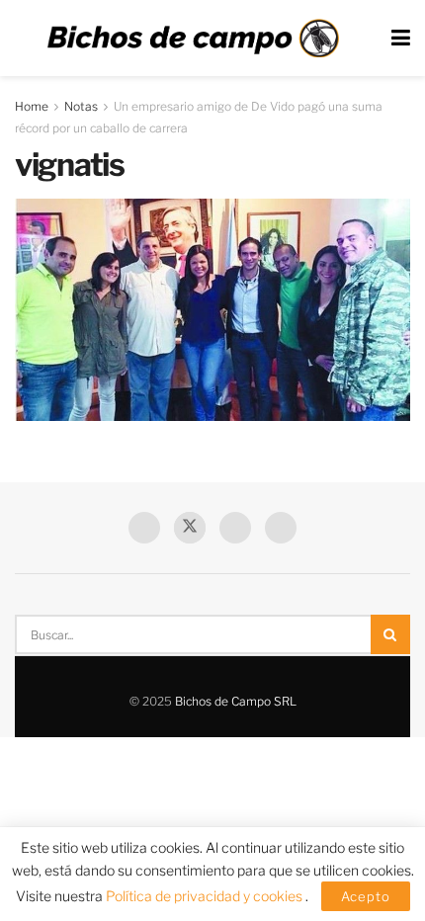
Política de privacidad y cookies (205, 895)
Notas (81, 106)
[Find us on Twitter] (190, 528)
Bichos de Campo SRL (236, 701)
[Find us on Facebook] (144, 528)
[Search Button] (390, 634)
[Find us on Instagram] (281, 528)
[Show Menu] (400, 38)
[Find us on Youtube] (235, 528)
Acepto (365, 896)
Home (31, 106)
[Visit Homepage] (193, 38)
